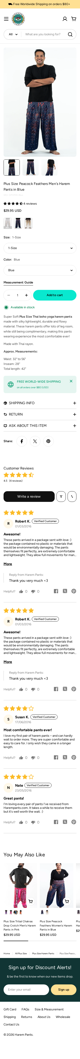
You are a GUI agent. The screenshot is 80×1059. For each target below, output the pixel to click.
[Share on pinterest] (73, 591)
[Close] (71, 381)
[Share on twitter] (65, 591)
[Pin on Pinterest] (48, 441)
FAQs (25, 1009)
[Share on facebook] (56, 591)
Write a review (29, 496)
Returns (26, 1017)
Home (7, 953)
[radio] (8, 223)
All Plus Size (21, 953)
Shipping (10, 1017)
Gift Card (10, 1009)
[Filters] (61, 496)
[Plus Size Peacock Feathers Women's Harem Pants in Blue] (56, 885)
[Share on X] (35, 441)
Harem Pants (24, 1035)
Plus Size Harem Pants (43, 953)
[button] (13, 204)
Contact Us (11, 1024)
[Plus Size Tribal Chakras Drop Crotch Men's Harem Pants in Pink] (20, 885)
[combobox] (40, 34)
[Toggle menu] (6, 19)
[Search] (70, 34)
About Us (44, 1017)
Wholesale (63, 1017)
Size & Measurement (49, 1009)
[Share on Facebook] (21, 441)
